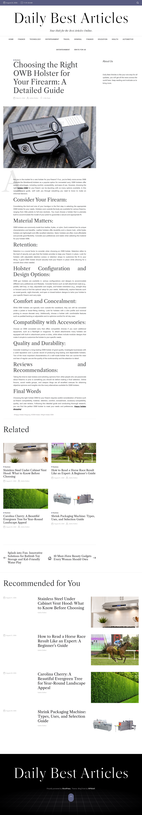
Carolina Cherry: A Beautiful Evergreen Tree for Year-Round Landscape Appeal (23, 519)
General (78, 39)
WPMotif (91, 789)
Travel (66, 39)
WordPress (66, 789)
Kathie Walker (34, 98)
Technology (35, 39)
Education (102, 39)
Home (11, 39)
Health (115, 39)
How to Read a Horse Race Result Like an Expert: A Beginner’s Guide (73, 472)
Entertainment (52, 39)
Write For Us (80, 50)
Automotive (128, 39)
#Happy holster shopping (22, 414)
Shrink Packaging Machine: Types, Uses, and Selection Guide (73, 517)
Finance (21, 39)
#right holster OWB (47, 414)
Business (17, 60)
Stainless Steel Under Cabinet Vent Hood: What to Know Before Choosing (24, 473)
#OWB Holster (35, 414)
